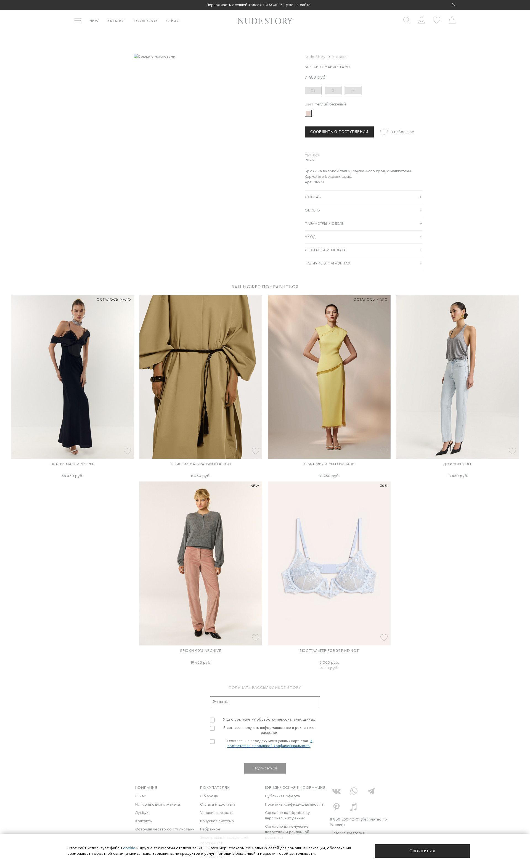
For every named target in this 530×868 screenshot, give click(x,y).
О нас (172, 21)
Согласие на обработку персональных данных (287, 815)
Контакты (143, 821)
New (94, 21)
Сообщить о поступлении (339, 132)
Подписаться (265, 768)
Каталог (116, 21)
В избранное (402, 132)
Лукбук (142, 813)
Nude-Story (315, 57)
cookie (129, 848)
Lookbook (146, 21)
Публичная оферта (282, 796)
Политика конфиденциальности (294, 804)
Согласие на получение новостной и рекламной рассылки (287, 832)
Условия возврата (217, 813)
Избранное (210, 829)
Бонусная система (217, 821)
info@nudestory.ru (350, 833)
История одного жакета (157, 804)
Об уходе (209, 796)
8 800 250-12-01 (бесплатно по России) (358, 822)
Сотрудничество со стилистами (165, 829)
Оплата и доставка (217, 804)
